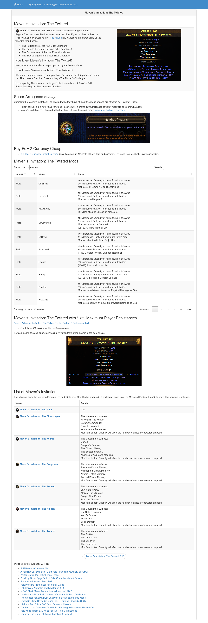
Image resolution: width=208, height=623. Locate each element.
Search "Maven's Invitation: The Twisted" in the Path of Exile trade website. (52, 323)
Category (21, 174)
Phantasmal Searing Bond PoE (36, 581)
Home (20, 4)
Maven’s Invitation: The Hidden (37, 508)
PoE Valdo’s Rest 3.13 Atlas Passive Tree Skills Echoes (48, 610)
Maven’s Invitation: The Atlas (36, 409)
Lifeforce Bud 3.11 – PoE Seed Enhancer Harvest (45, 604)
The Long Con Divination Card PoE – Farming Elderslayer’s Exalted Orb (57, 607)
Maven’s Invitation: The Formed (37, 486)
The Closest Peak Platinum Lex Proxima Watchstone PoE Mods (53, 597)
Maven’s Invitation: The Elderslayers (40, 416)
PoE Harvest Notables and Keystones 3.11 (42, 587)
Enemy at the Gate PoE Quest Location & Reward (46, 614)
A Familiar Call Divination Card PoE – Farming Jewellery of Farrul (54, 571)
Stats (81, 174)
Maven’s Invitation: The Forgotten (39, 464)
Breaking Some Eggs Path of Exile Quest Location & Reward (51, 578)
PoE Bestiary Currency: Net (34, 568)
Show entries (26, 167)
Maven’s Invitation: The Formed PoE (105, 556)
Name (42, 174)
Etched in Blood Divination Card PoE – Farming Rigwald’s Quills (53, 601)
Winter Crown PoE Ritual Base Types (39, 574)
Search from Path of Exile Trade (109, 110)
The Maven (56, 37)
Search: (158, 167)
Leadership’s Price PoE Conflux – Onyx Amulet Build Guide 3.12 (53, 594)
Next (189, 309)
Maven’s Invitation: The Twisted (37, 531)
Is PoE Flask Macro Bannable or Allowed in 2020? (46, 591)
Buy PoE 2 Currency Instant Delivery (39, 154)
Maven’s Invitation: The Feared (37, 438)
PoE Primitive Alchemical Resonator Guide (42, 584)
